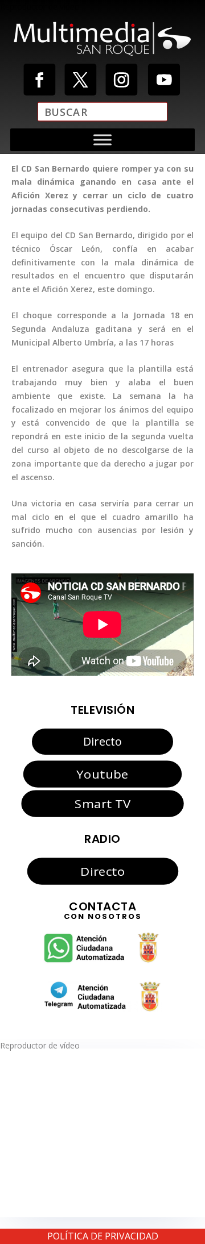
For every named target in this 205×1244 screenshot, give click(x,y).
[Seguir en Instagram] (121, 79)
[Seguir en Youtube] (164, 79)
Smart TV (102, 804)
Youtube (102, 773)
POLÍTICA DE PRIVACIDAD (102, 1236)
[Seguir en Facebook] (39, 79)
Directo (102, 741)
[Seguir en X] (80, 79)
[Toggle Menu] (102, 139)
